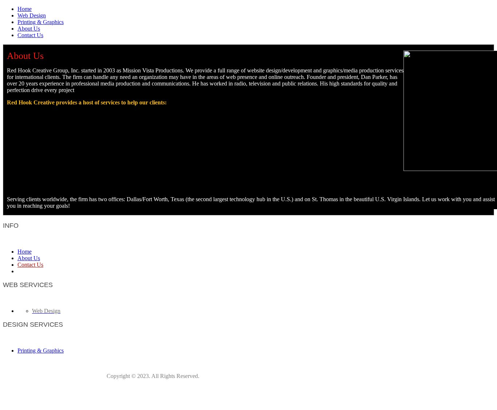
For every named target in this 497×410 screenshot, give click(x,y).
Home (24, 9)
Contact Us (30, 35)
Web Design (31, 15)
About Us (28, 28)
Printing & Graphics (40, 22)
